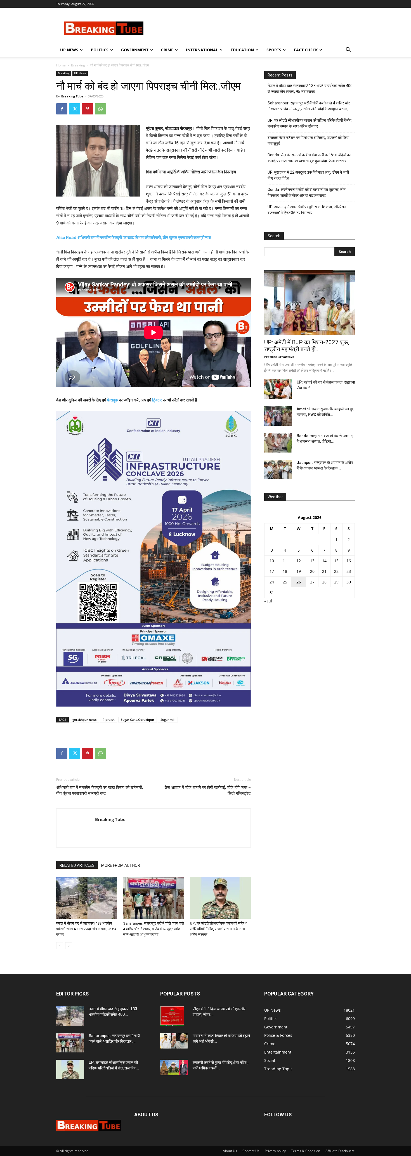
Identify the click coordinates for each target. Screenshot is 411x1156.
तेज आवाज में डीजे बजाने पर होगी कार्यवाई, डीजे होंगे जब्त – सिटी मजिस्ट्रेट (208, 790)
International (202, 49)
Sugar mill (167, 719)
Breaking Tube (72, 96)
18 (285, 571)
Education (242, 49)
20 (312, 571)
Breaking (78, 65)
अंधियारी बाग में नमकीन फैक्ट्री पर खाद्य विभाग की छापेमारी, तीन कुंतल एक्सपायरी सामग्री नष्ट (99, 790)
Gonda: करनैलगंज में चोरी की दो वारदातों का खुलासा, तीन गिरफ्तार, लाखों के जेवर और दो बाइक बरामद (307, 192)
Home (61, 65)
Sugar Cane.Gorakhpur (137, 719)
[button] (348, 50)
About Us (230, 1150)
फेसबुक (112, 400)
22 (336, 571)
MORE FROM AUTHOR (120, 865)
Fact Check (306, 49)
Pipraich (109, 719)
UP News (69, 49)
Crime (167, 49)
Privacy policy (275, 1150)
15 (336, 560)
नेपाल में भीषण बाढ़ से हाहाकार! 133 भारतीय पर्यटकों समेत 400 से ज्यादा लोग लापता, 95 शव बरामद (86, 929)
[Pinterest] (87, 108)
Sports (273, 49)
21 (324, 571)
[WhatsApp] (100, 108)
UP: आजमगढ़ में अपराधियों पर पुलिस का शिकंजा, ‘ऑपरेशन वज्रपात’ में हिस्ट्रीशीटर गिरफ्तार (307, 210)
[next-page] (68, 945)
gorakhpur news (84, 719)
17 (272, 571)
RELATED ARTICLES (77, 865)
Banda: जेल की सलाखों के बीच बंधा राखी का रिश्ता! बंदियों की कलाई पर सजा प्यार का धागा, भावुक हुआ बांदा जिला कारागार (309, 158)
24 (272, 582)
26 (298, 582)
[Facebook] (61, 108)
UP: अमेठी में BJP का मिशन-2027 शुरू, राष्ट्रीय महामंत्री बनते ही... (306, 346)
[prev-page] (59, 945)
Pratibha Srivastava (279, 357)
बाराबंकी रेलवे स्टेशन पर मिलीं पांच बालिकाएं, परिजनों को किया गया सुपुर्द (308, 140)
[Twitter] (74, 108)
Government (134, 49)
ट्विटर (157, 400)
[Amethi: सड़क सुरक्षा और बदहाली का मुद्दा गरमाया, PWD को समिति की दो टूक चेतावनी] (278, 416)
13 (312, 560)
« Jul (268, 601)
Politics (99, 49)
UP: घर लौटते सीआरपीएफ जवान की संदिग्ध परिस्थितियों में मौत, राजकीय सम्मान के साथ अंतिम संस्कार (218, 929)
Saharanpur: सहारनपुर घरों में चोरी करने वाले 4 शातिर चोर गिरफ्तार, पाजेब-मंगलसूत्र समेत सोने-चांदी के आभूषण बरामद (153, 929)
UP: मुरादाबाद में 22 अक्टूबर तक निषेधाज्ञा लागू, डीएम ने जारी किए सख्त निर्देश (308, 175)
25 (285, 582)
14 (324, 560)
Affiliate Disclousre (340, 1150)
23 (348, 571)
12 (298, 560)
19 (298, 571)
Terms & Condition (305, 1150)
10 (272, 560)
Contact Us (250, 1150)
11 (285, 560)
